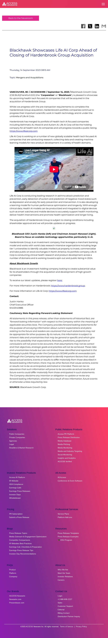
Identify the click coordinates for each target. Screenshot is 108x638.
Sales (60, 603)
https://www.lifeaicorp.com (24, 131)
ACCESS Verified (65, 461)
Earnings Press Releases (19, 491)
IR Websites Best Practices (20, 543)
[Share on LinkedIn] (97, 26)
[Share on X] (90, 26)
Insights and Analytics (67, 458)
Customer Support (65, 606)
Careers (61, 580)
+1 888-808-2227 (65, 599)
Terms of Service (66, 627)
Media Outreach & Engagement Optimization (27, 537)
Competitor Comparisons (19, 540)
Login (60, 596)
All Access (62, 477)
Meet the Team (64, 573)
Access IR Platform (17, 477)
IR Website (13, 481)
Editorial (61, 610)
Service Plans (63, 514)
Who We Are (63, 570)
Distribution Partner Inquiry (69, 616)
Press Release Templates (68, 533)
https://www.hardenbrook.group (68, 285)
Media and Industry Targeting (70, 451)
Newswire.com (15, 599)
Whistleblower (15, 498)
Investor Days (15, 494)
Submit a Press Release (19, 517)
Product (12, 570)
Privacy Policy (81, 627)
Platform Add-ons (65, 517)
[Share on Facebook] (83, 26)
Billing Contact (64, 613)
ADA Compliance (16, 484)
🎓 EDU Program (65, 540)
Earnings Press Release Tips (21, 550)
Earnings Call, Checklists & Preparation (25, 547)
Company (13, 576)
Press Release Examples (68, 537)
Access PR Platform (66, 434)
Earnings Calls (15, 488)
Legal (11, 444)
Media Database (64, 441)
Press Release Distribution (69, 437)
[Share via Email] (104, 26)
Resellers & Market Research (21, 448)
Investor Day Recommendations (22, 554)
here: (59, 280)
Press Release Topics (18, 533)
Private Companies (17, 437)
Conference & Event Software (70, 481)
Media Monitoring (65, 448)
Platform (12, 573)
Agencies (13, 441)
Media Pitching (64, 444)
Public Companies (16, 434)
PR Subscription (16, 514)
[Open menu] (103, 4)
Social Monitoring (65, 455)
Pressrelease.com (16, 603)
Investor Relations (65, 576)
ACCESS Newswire (17, 596)
